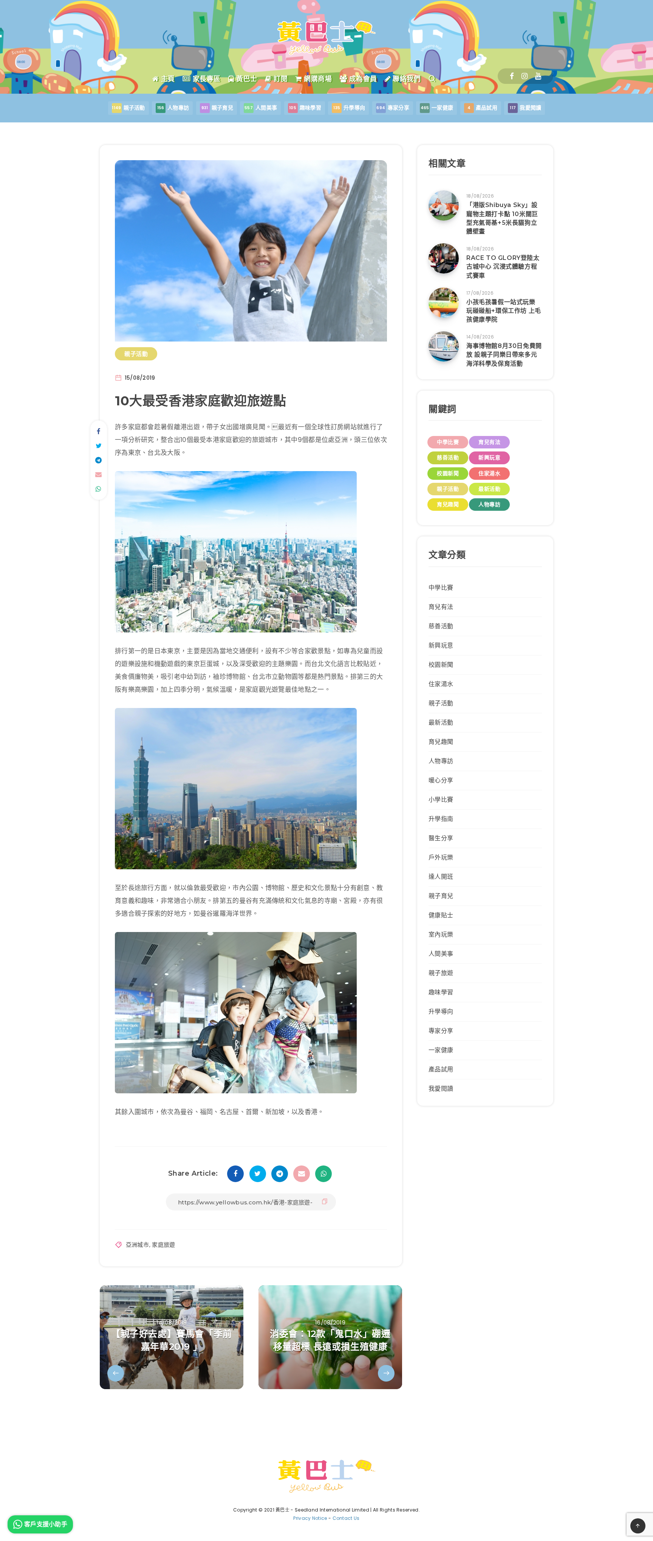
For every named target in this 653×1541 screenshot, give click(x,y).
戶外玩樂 (441, 857)
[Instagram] (524, 76)
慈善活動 (448, 457)
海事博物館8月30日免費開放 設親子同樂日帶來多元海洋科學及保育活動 (504, 354)
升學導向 (441, 1011)
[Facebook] (512, 76)
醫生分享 (441, 838)
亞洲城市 (137, 1245)
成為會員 (362, 79)
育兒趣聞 (448, 504)
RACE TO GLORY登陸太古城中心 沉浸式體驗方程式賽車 (503, 266)
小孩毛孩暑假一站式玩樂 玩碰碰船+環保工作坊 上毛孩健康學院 (503, 310)
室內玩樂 (441, 934)
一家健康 (441, 1050)
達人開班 (441, 876)
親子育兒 (441, 896)
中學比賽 (448, 442)
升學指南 (441, 819)
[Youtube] (538, 76)
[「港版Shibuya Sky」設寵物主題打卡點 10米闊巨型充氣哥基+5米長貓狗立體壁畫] (444, 205)
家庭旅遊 (163, 1245)
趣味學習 (441, 992)
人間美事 (441, 953)
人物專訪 (489, 504)
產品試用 (441, 1069)
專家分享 (441, 1030)
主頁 (167, 79)
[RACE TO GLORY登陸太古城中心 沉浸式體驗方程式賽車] (444, 258)
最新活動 (489, 488)
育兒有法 (489, 442)
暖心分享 (441, 780)
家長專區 (205, 79)
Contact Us (346, 1518)
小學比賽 (441, 799)
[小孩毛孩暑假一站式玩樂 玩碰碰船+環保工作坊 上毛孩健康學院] (444, 302)
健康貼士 (441, 915)
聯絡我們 (406, 79)
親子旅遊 (441, 973)
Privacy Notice (310, 1518)
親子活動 (136, 353)
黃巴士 (245, 79)
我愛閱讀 (441, 1088)
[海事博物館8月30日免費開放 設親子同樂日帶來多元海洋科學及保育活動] (444, 346)
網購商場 (317, 79)
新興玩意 (489, 457)
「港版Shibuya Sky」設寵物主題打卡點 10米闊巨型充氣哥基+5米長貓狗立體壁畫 (502, 218)
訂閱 (280, 79)
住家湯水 (489, 473)
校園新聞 (448, 473)
